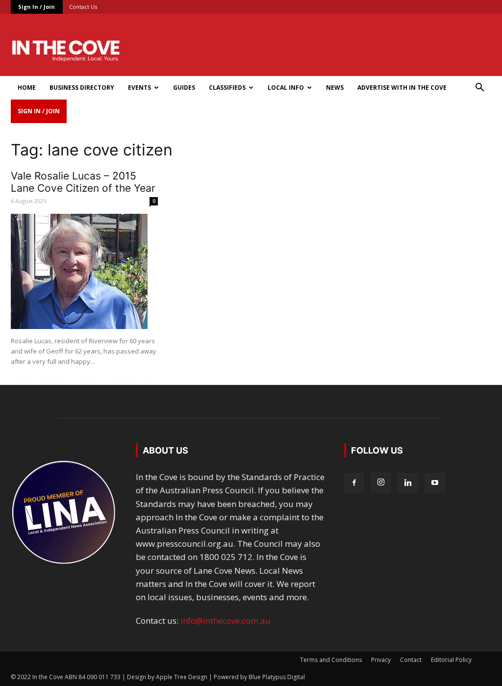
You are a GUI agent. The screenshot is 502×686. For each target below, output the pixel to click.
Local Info (286, 87)
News (335, 87)
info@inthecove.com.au (225, 620)
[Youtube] (435, 483)
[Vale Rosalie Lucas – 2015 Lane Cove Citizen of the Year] (84, 271)
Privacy (381, 660)
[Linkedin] (408, 483)
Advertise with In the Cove (402, 87)
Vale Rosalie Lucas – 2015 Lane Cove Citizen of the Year (83, 182)
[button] (479, 88)
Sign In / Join (36, 6)
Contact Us (83, 6)
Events (139, 87)
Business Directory (82, 87)
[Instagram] (381, 482)
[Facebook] (354, 483)
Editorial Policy (451, 660)
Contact (411, 660)
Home (27, 87)
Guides (184, 87)
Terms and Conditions (331, 660)
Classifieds (227, 87)
